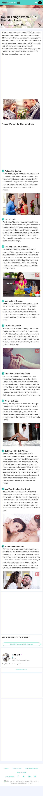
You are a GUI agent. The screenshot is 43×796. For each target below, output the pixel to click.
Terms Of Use (16, 768)
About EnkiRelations (31, 768)
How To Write (21, 772)
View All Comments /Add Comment (21, 644)
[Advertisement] (21, 77)
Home (7, 768)
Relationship (7, 25)
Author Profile (21, 670)
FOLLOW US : (10, 776)
